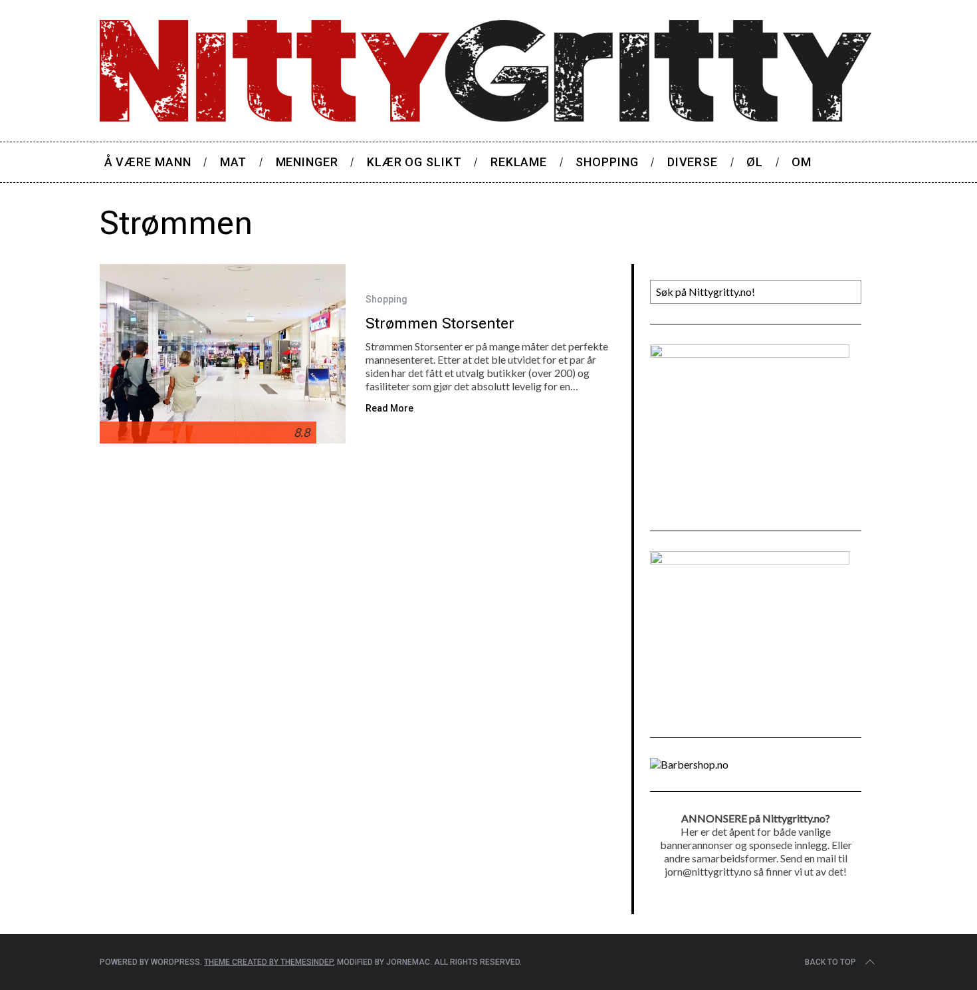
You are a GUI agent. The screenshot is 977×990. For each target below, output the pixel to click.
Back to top (830, 962)
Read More (389, 408)
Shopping (386, 299)
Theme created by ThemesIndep (268, 962)
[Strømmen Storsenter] (223, 353)
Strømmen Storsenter (440, 323)
